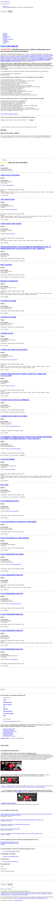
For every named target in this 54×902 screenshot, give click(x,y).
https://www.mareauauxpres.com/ (13, 426)
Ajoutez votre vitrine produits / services (11, 851)
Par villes (5, 38)
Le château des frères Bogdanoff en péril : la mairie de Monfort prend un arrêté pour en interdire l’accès (22, 819)
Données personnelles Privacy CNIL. (32, 893)
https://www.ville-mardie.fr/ (12, 659)
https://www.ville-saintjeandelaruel (13, 564)
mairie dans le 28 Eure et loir (9, 728)
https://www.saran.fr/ (10, 233)
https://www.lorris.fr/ (10, 385)
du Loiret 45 (9, 46)
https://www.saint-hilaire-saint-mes (13, 448)
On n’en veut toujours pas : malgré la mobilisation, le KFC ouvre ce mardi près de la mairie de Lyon (21, 833)
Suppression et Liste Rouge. (46, 893)
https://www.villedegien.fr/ (11, 209)
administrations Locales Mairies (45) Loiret (9, 843)
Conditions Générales (5, 893)
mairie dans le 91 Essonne (8, 730)
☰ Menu (5, 42)
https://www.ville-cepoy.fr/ (11, 359)
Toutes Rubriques (6, 36)
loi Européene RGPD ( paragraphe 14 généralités (27, 60)
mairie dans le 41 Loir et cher (9, 736)
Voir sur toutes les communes (9, 721)
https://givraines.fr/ (10, 185)
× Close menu (6, 41)
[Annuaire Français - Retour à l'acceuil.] (5, 1)
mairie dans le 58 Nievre (8, 733)
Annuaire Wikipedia (18, 900)
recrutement (14, 894)
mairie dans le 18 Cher (8, 734)
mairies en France (5, 738)
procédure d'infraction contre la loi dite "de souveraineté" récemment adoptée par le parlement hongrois (23, 787)
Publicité (22, 893)
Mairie (4, 7)
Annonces (5, 34)
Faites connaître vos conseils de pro (10, 861)
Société (4, 159)
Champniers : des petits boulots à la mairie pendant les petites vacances (15, 824)
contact (9, 894)
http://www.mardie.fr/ (10, 469)
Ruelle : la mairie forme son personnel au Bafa (10, 828)
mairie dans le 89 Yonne (8, 732)
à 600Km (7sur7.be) (22, 791)
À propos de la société (14, 893)
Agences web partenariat (22, 894)
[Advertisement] (27, 22)
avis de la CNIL (16, 58)
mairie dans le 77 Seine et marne (10, 731)
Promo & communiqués (8, 39)
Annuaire (5, 6)
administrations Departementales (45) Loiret (10, 842)
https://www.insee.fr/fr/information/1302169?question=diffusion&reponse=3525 (31, 898)
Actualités (5, 40)
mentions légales (4, 894)
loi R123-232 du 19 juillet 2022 (36, 57)
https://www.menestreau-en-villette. (13, 603)
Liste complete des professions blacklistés (9, 113)
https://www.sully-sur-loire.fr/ (12, 511)
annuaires (2, 844)
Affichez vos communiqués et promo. (11, 856)
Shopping (5, 35)
